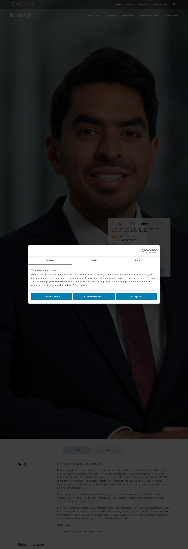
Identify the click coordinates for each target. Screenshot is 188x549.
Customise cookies (92, 296)
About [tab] (138, 260)
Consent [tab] (50, 260)
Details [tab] (94, 260)
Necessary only (52, 296)
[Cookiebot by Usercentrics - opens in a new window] (144, 251)
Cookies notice (55, 285)
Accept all (136, 296)
